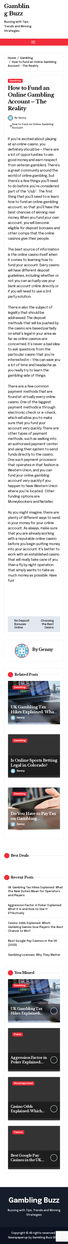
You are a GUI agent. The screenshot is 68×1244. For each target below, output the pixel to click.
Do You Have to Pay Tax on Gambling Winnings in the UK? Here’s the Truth (33, 821)
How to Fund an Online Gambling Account (33, 126)
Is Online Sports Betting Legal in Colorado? (34, 763)
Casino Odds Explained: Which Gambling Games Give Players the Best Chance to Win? (35, 927)
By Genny (20, 118)
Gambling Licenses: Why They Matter (34, 954)
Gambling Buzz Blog (45, 1237)
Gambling (15, 81)
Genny (46, 649)
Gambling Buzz (16, 10)
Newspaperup (18, 1237)
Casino (18, 1132)
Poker (17, 1034)
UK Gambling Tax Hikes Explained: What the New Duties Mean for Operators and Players (35, 891)
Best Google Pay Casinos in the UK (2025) (32, 943)
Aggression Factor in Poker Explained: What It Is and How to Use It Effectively (35, 909)
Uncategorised (23, 1083)
